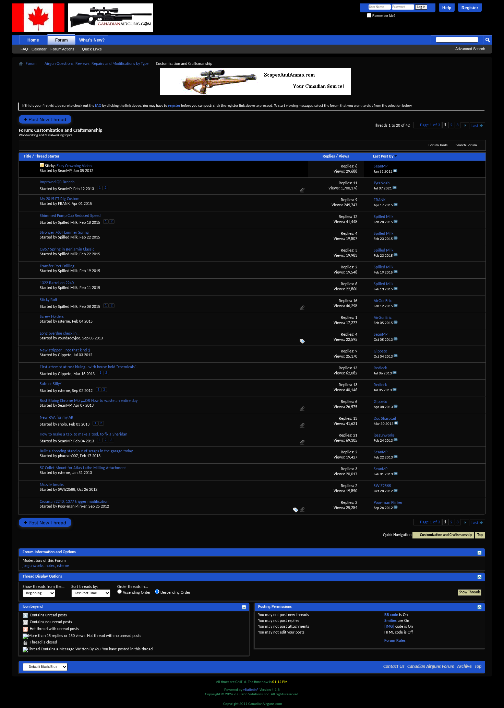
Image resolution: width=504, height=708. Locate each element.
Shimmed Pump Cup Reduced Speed (70, 216)
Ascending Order (136, 593)
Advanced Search (470, 49)
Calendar (39, 49)
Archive (464, 666)
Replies (329, 156)
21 (355, 435)
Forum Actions (62, 49)
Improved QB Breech (57, 182)
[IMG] (389, 627)
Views (344, 156)
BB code (391, 615)
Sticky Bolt (48, 300)
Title (27, 156)
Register (469, 7)
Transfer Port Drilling (57, 266)
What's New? (92, 40)
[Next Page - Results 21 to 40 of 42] (465, 126)
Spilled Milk (67, 223)
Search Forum (466, 145)
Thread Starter (47, 156)
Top (480, 535)
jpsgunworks (33, 566)
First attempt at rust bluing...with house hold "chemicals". (88, 367)
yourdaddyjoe (69, 338)
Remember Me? (383, 16)
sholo (62, 424)
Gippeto (64, 355)
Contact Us (394, 666)
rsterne (64, 322)
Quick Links (92, 49)
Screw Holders (52, 317)
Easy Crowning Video (74, 166)
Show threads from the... (43, 587)
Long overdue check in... (60, 334)
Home (33, 40)
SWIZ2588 (66, 490)
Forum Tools (438, 145)
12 (355, 217)
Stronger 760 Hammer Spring (64, 233)
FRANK (64, 204)
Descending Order (174, 593)
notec (50, 566)
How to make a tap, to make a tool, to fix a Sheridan (83, 434)
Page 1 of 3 (430, 125)
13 (355, 368)
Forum (61, 40)
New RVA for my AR (56, 418)
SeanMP (64, 171)
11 (355, 183)
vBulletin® (251, 690)
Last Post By (383, 156)
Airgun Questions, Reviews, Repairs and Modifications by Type (96, 64)
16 (355, 301)
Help (446, 7)
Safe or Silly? (51, 384)
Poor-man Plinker (72, 506)
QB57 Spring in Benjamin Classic (67, 249)
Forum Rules (395, 641)
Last (474, 126)
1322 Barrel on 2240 (57, 283)
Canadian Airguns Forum (430, 666)
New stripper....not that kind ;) (65, 350)
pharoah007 (68, 456)
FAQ (24, 49)
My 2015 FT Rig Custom (60, 199)
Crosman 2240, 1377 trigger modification (74, 502)
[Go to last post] (395, 172)
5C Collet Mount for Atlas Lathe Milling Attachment (83, 468)
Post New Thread (45, 119)
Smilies (390, 621)
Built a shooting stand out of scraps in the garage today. (86, 451)
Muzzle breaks (52, 485)
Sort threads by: (84, 587)
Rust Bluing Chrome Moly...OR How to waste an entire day (88, 401)
